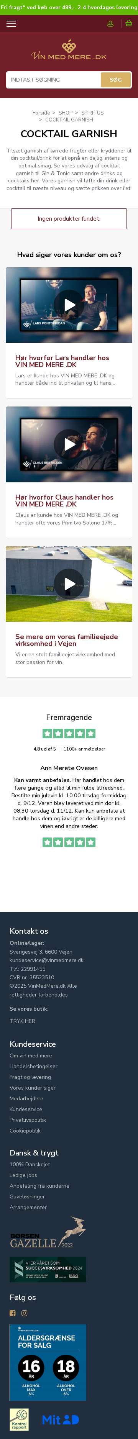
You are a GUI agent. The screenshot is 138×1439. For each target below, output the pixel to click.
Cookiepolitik (25, 1130)
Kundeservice (26, 1109)
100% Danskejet (30, 1164)
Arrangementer (28, 1207)
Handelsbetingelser (34, 1066)
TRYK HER (22, 1021)
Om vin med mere (31, 1055)
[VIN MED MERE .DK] (69, 53)
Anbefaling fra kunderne (39, 1186)
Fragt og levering (30, 1077)
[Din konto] (114, 24)
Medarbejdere (26, 1098)
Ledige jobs (23, 1175)
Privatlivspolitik (28, 1120)
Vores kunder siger (33, 1088)
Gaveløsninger (27, 1196)
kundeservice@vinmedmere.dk (47, 960)
